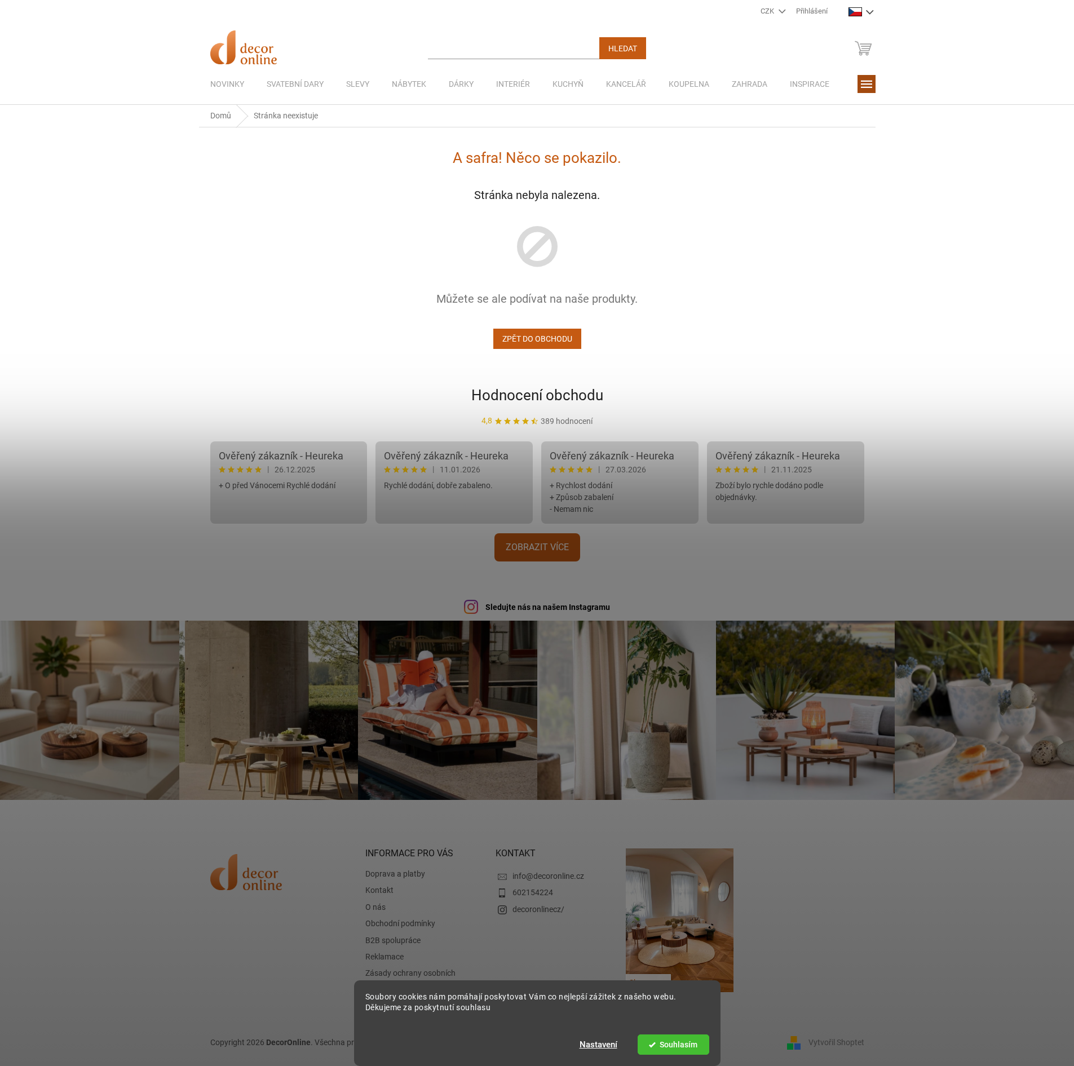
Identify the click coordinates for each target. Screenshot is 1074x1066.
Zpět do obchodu (537, 338)
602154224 (532, 892)
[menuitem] (227, 84)
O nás (375, 907)
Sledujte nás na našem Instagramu (547, 607)
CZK (768, 11)
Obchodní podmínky (400, 923)
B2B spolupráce (393, 940)
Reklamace (384, 956)
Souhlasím (678, 1044)
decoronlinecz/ (538, 909)
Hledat (622, 48)
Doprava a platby (395, 873)
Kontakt (379, 890)
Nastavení (598, 1045)
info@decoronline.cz (548, 876)
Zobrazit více (537, 547)
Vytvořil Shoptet (836, 1042)
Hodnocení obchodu (537, 395)
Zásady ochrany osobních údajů (410, 978)
